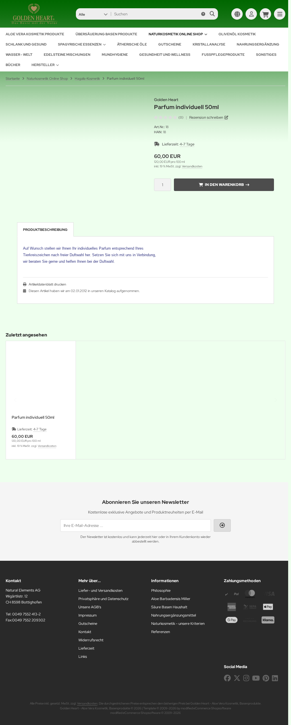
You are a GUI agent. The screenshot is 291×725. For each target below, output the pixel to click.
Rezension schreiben (206, 117)
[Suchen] (212, 14)
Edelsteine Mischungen (67, 54)
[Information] (203, 14)
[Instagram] (246, 678)
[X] (237, 678)
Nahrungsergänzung (258, 44)
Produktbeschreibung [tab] (45, 229)
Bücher (13, 65)
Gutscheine (169, 44)
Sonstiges (266, 54)
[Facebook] (227, 678)
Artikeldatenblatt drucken (47, 284)
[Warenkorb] (265, 14)
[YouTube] (256, 678)
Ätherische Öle (132, 44)
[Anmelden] (251, 14)
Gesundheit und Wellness (164, 54)
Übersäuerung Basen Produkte (106, 34)
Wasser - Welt (19, 54)
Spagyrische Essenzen (79, 44)
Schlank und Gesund (26, 44)
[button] (93, 14)
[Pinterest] (266, 678)
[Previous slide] (15, 400)
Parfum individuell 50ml (33, 417)
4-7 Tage (187, 144)
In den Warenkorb (224, 184)
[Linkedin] (275, 678)
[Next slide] (275, 400)
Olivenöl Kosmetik (237, 34)
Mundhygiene (115, 54)
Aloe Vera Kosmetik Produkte (35, 34)
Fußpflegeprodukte (223, 54)
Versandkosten (192, 166)
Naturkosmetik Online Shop (176, 34)
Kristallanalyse (209, 44)
